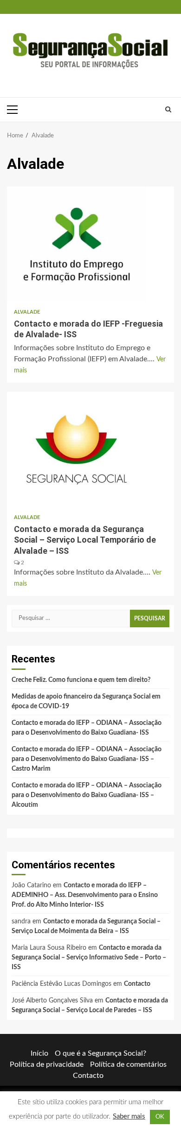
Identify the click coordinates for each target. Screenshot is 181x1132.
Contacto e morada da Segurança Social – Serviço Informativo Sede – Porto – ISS (89, 958)
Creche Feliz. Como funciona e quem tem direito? (81, 680)
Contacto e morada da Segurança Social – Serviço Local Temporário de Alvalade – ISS (76, 449)
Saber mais (129, 1116)
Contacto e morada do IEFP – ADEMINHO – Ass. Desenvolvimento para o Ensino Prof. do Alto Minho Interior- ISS (85, 895)
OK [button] (159, 1117)
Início (39, 1053)
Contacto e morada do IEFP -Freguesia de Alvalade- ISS (76, 244)
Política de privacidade (47, 1064)
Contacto (137, 984)
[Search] (168, 109)
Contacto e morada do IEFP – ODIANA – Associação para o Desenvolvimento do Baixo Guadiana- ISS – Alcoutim (87, 795)
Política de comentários (128, 1064)
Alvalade (27, 312)
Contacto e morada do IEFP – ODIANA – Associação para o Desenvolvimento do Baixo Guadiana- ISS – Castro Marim (87, 759)
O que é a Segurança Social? (100, 1053)
